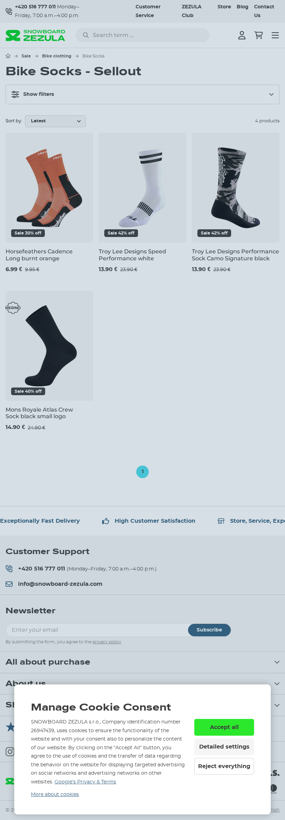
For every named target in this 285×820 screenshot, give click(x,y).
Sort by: (14, 121)
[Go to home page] (8, 56)
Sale (26, 56)
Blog (243, 7)
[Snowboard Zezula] (35, 35)
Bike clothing (56, 56)
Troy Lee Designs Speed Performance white (132, 254)
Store (224, 7)
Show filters (38, 94)
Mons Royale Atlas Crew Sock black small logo (39, 413)
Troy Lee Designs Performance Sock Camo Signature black (235, 254)
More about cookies (55, 794)
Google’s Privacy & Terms (85, 782)
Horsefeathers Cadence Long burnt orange (39, 254)
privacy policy (106, 642)
